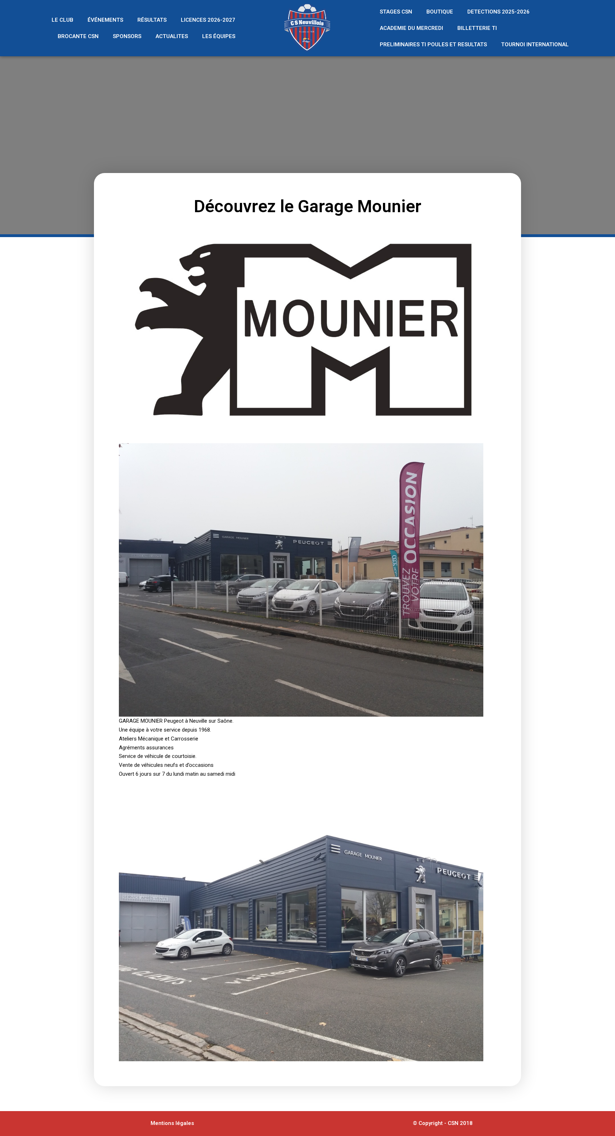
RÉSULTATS (152, 20)
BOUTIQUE (439, 12)
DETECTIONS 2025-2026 (498, 12)
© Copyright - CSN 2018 (443, 1123)
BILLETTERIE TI (477, 28)
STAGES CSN (396, 12)
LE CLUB (62, 20)
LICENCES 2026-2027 (208, 20)
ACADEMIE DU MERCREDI (411, 28)
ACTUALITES (172, 36)
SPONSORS (127, 36)
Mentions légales (172, 1123)
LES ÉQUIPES (218, 36)
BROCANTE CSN (78, 36)
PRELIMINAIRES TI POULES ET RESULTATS (433, 44)
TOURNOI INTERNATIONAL (535, 44)
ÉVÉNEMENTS (105, 20)
